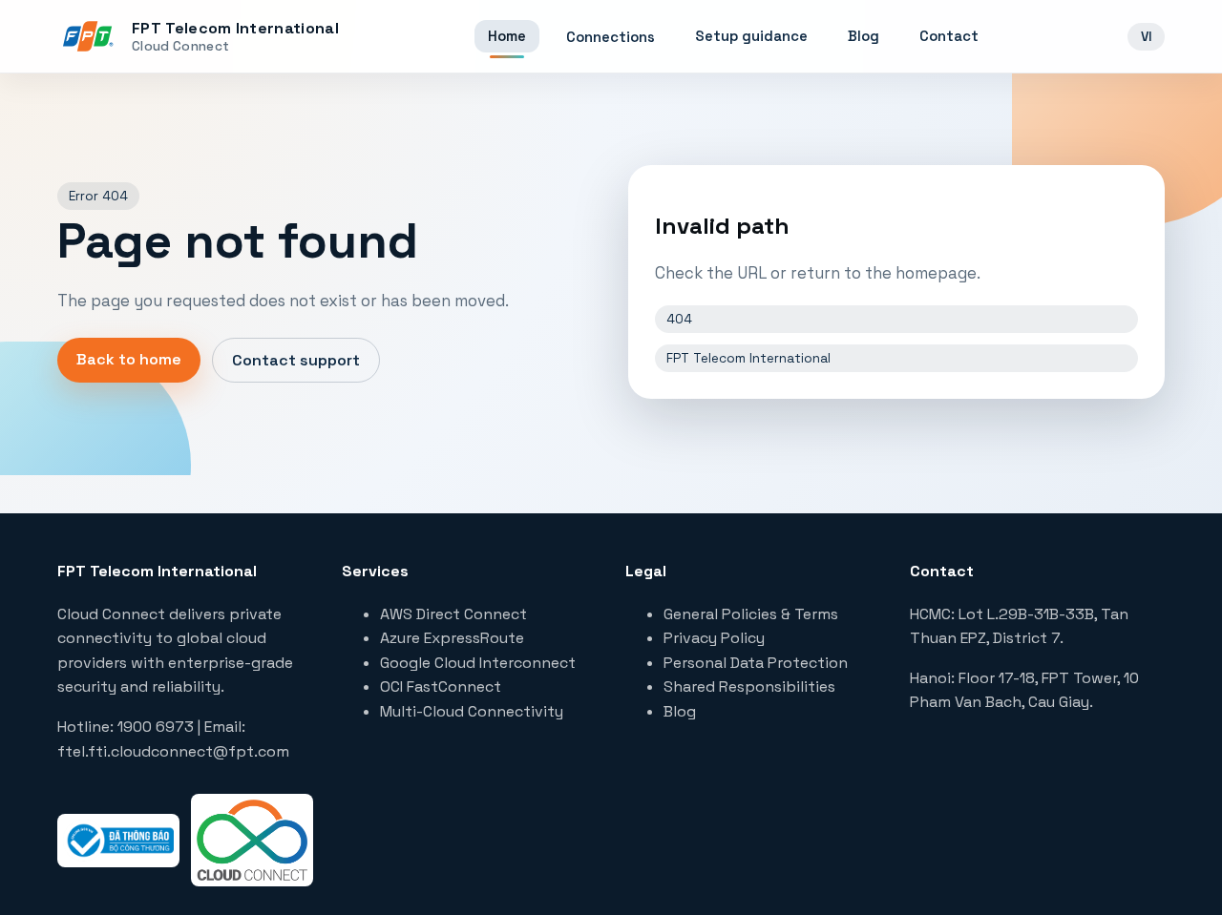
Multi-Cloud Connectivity (471, 711)
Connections (610, 37)
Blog (863, 36)
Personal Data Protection (756, 663)
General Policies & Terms (751, 614)
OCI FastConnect (440, 686)
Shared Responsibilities (749, 686)
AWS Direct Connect (453, 614)
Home (507, 36)
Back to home (128, 359)
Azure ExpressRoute (452, 638)
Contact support (296, 360)
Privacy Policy (714, 638)
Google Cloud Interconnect (478, 663)
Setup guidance (751, 36)
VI (1146, 37)
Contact (949, 36)
